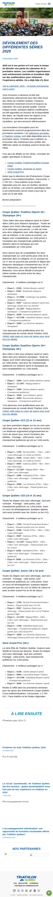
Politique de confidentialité (26, 886)
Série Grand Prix (15, 172)
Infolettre (23, 883)
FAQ (15, 883)
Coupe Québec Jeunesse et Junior (24, 169)
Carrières (33, 883)
